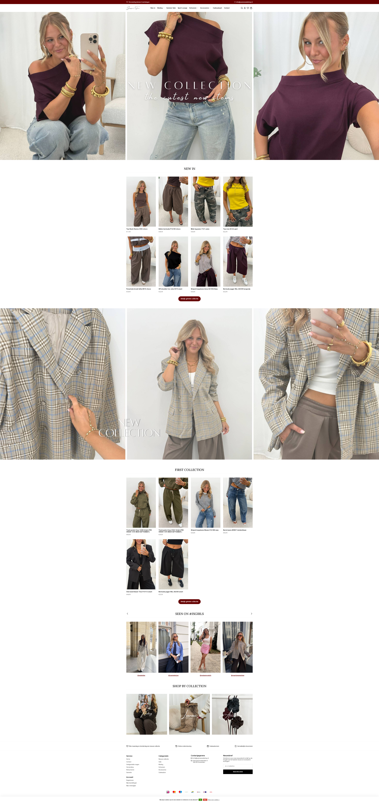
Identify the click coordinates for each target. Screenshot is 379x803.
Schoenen (162, 767)
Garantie (129, 772)
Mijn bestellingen (131, 783)
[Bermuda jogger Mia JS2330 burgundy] (238, 261)
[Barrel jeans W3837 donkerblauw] (238, 503)
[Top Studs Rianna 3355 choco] (141, 202)
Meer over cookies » (214, 800)
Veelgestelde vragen (132, 764)
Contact (227, 8)
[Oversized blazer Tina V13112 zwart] (141, 564)
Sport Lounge (182, 8)
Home (128, 759)
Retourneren (130, 770)
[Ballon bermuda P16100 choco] (173, 202)
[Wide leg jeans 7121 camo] (205, 202)
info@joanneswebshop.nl (244, 2)
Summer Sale (171, 8)
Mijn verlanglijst (131, 785)
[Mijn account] (245, 8)
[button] (127, 613)
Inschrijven (238, 772)
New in (153, 8)
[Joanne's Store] (133, 8)
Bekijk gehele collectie (189, 299)
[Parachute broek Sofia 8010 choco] (141, 261)
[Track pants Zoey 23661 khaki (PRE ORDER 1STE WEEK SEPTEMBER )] (173, 503)
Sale (160, 762)
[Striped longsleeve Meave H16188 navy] (205, 503)
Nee (205, 800)
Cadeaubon (162, 772)
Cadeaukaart (217, 8)
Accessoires (162, 770)
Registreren (130, 780)
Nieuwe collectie (164, 759)
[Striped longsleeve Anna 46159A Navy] (205, 261)
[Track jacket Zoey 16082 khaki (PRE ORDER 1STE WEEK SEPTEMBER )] (141, 503)
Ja (200, 800)
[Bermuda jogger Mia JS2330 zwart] (173, 564)
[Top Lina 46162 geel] (238, 202)
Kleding (161, 764)
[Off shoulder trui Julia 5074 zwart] (173, 261)
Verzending (130, 767)
